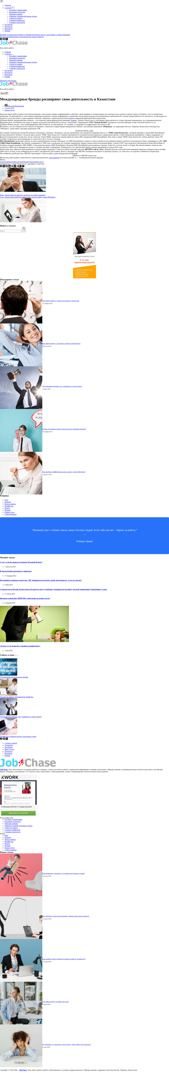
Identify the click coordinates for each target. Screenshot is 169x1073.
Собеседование (11, 514)
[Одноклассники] (15, 167)
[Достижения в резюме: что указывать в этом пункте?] (21, 408)
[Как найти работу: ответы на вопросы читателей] (21, 323)
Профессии (9, 506)
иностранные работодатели (11, 162)
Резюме (7, 510)
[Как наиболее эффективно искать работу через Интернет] (21, 494)
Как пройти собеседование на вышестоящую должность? (64, 959)
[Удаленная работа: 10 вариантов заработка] (8, 695)
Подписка (8, 73)
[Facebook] (1, 167)
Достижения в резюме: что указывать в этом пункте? (62, 386)
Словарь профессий (17, 66)
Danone (74, 120)
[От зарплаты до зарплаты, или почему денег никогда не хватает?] (21, 1067)
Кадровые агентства (17, 58)
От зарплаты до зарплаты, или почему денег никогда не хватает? (66, 1044)
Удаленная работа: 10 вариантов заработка (16, 697)
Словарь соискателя (17, 68)
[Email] (23, 167)
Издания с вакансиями (18, 56)
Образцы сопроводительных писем (23, 62)
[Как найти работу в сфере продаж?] (21, 1024)
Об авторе (9, 70)
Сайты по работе (15, 64)
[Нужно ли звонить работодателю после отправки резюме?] (21, 451)
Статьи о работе (11, 743)
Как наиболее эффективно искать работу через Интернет (63, 472)
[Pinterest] (7, 167)
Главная (8, 52)
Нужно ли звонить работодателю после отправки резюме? (64, 429)
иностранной (54, 158)
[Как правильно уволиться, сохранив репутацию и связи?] (21, 896)
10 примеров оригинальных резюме (14, 677)
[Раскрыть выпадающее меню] (13, 54)
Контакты (8, 75)
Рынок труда (9, 110)
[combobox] (10, 231)
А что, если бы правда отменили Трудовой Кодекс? (21, 562)
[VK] (12, 167)
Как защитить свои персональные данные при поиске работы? (65, 916)
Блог (6, 500)
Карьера (8, 502)
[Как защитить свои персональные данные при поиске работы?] (21, 938)
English (7, 77)
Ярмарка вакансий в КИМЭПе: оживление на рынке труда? (25, 598)
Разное (7, 508)
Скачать (8, 54)
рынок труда (37, 162)
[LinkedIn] (9, 167)
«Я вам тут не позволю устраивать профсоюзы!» (20, 646)
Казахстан (27, 162)
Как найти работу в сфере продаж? (55, 1002)
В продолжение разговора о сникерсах (16, 571)
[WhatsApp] (20, 167)
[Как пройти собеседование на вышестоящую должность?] (21, 981)
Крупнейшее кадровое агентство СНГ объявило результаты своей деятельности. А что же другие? (41, 580)
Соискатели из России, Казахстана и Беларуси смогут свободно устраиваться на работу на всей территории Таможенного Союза (53, 589)
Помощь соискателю (8, 81)
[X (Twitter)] (4, 167)
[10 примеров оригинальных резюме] (8, 675)
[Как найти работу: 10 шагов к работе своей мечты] (21, 366)
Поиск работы (10, 504)
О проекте (9, 745)
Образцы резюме (15, 60)
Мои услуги (9, 749)
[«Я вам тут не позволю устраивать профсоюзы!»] (34, 641)
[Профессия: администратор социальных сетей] (8, 734)
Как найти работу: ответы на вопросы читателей (60, 301)
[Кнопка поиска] (24, 229)
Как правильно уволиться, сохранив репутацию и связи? (63, 873)
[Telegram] (18, 167)
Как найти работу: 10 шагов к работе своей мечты (61, 343)
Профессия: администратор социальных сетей (18, 736)
